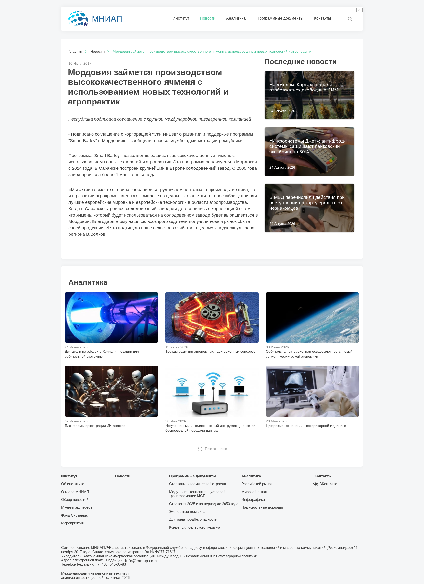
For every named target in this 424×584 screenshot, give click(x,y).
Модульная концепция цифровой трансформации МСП (197, 494)
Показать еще (216, 449)
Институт (181, 18)
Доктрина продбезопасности (193, 519)
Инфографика (253, 499)
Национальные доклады (262, 507)
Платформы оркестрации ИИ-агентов (95, 426)
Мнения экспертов (76, 507)
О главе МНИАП (75, 492)
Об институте (72, 484)
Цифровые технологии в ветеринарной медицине (306, 426)
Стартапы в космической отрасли (197, 484)
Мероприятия (72, 523)
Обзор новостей (74, 499)
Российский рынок (256, 484)
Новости (207, 18)
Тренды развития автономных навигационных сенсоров (210, 351)
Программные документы (279, 18)
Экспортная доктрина (187, 511)
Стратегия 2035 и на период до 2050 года (203, 504)
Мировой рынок (254, 492)
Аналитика (236, 18)
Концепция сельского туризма (194, 527)
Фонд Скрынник (74, 515)
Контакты (322, 18)
